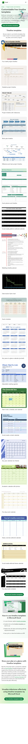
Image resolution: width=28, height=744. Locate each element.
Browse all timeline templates (14, 594)
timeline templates (21, 621)
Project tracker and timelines (13, 7)
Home (3, 7)
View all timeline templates (10, 25)
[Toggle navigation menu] (26, 2)
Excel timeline (8, 668)
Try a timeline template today (14, 699)
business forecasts (19, 677)
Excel (6, 2)
